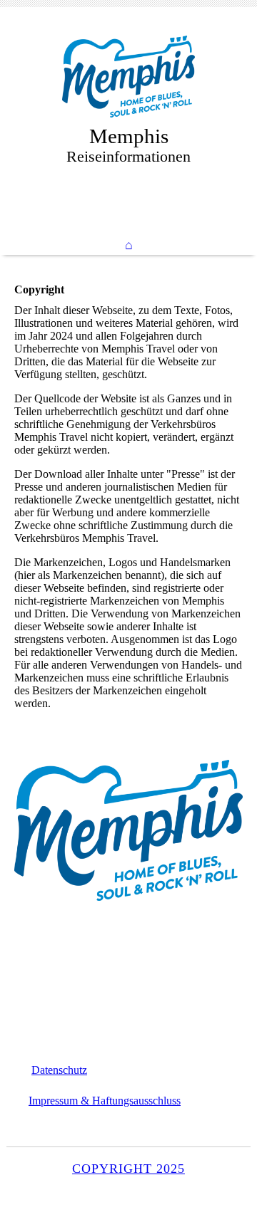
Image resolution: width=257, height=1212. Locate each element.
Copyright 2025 (128, 1168)
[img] (128, 76)
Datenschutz (59, 1070)
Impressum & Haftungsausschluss (105, 1101)
